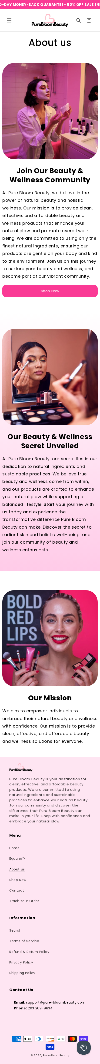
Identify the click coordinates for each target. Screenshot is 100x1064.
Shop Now (50, 290)
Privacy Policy (21, 962)
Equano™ (17, 858)
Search (15, 930)
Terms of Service (24, 941)
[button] (9, 20)
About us (17, 869)
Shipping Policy (22, 973)
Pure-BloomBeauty (56, 1055)
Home (14, 848)
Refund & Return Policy (29, 951)
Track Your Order (24, 901)
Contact (16, 890)
